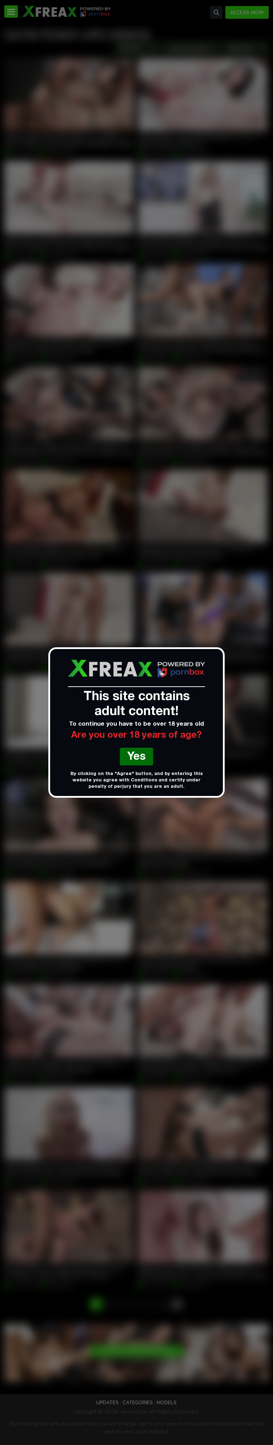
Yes (136, 757)
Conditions (144, 780)
